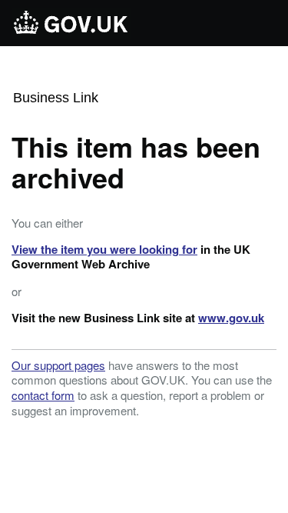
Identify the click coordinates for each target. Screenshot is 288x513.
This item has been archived (136, 161)
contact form (43, 395)
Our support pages (58, 365)
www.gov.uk (231, 317)
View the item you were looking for (104, 249)
